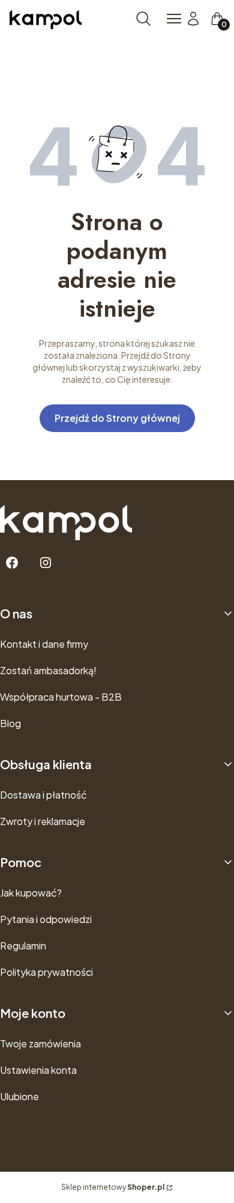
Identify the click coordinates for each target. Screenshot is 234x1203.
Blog (10, 723)
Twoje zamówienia (40, 1043)
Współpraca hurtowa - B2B (61, 696)
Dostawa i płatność (43, 794)
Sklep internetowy (112, 1187)
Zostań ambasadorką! (48, 670)
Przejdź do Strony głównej (117, 418)
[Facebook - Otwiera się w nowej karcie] (12, 562)
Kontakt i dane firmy (44, 644)
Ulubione (19, 1096)
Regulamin (23, 945)
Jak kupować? (31, 892)
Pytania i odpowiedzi (46, 919)
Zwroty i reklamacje (42, 821)
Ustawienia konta (38, 1070)
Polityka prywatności (46, 972)
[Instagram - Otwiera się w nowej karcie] (46, 562)
